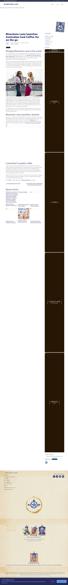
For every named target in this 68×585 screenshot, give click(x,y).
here (10, 180)
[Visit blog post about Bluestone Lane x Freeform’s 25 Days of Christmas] (11, 214)
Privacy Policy (9, 565)
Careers (6, 478)
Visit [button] (57, 4)
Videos (46, 43)
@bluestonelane (25, 180)
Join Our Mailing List (9, 477)
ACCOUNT (58, 0)
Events (46, 39)
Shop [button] (52, 4)
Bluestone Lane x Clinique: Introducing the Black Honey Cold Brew (11, 205)
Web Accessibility (31, 565)
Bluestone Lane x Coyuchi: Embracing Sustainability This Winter (34, 206)
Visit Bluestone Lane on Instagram (60, 476)
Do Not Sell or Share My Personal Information (51, 565)
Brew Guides (48, 37)
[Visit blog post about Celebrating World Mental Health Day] (23, 213)
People (46, 40)
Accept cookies (61, 581)
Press (5, 486)
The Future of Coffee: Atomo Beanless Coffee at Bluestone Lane (35, 223)
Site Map (38, 565)
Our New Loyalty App (9, 487)
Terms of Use (23, 565)
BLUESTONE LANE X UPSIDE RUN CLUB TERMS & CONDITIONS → (34, 184)
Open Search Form (54, 0)
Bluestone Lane (11, 4)
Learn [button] (62, 4)
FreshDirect (32, 120)
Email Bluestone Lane (63, 476)
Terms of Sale (16, 565)
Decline (52, 581)
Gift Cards (7, 480)
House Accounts (8, 489)
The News (16, 44)
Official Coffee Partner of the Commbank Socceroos (23, 206)
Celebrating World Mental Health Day (22, 221)
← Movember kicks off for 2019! (13, 183)
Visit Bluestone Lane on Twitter (57, 476)
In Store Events (8, 484)
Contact (6, 475)
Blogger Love (48, 36)
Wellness (47, 44)
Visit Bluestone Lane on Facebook (54, 476)
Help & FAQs (7, 482)
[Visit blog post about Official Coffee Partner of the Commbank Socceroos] (24, 197)
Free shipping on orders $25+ (10, 0)
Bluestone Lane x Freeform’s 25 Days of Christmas (11, 223)
